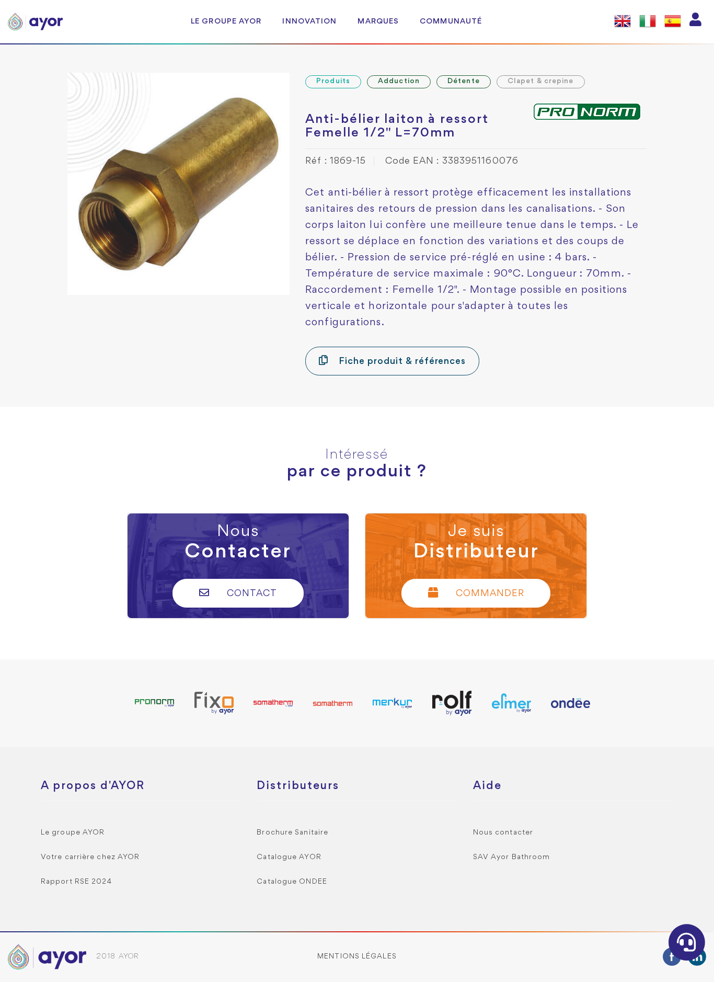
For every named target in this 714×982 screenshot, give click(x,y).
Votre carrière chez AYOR (90, 857)
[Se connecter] (695, 21)
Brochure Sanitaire (292, 832)
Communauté (451, 21)
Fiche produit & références (401, 361)
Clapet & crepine (541, 81)
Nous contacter (503, 832)
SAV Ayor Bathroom (511, 857)
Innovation (309, 21)
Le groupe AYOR (226, 21)
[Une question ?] (687, 942)
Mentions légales (357, 956)
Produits (333, 81)
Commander (488, 593)
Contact (250, 593)
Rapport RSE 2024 (76, 881)
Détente (463, 81)
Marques (378, 21)
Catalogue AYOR (289, 857)
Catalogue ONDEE (292, 881)
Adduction (399, 81)
